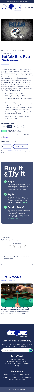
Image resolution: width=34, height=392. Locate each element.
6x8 (15, 126)
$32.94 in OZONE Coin (14, 151)
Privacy (27, 374)
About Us (7, 374)
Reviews (28, 377)
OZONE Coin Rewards (17, 380)
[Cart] (29, 7)
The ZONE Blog (17, 374)
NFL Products (19, 51)
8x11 (21, 126)
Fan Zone (9, 51)
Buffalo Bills (7, 53)
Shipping (6, 377)
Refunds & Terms (17, 377)
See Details (25, 202)
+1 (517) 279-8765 (18, 359)
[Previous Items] (3, 300)
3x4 (4, 126)
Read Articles (8, 280)
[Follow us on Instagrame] (18, 366)
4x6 (9, 126)
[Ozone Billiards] (11, 8)
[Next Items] (31, 300)
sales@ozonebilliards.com (18, 361)
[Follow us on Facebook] (15, 366)
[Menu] (32, 7)
